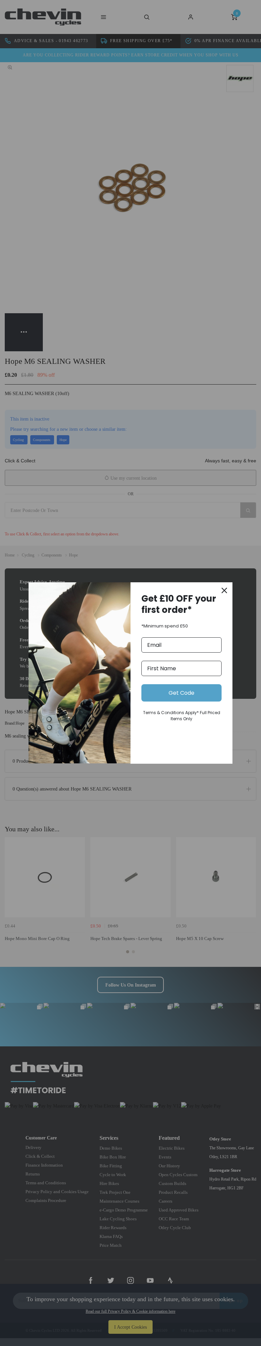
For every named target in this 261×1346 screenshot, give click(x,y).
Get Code (181, 693)
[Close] (224, 590)
